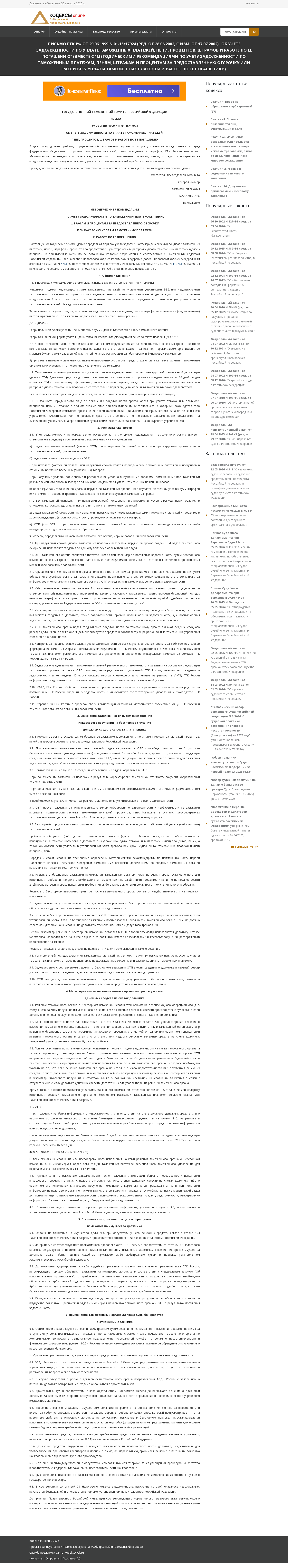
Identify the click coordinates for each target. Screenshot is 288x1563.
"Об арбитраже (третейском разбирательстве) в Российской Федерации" (233, 253)
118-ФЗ (177, 264)
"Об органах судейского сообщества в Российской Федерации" (230, 689)
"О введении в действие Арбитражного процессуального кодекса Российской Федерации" (230, 350)
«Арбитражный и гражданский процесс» (117, 1546)
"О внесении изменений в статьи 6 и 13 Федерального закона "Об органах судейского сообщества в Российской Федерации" (233, 659)
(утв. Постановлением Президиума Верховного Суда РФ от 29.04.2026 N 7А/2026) (233, 728)
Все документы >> (245, 847)
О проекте (169, 31)
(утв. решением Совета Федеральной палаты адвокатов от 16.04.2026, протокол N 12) (230, 823)
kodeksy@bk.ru (74, 1552)
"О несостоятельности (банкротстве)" (231, 226)
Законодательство (106, 31)
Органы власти (141, 31)
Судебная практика (68, 31)
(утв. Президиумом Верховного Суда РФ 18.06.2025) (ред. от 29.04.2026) (233, 789)
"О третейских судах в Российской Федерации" (232, 378)
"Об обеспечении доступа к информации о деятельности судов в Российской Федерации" (231, 282)
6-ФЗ (64, 264)
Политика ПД (71, 1558)
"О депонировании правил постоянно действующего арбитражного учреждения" (231, 515)
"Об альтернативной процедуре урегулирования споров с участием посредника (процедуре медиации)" (232, 404)
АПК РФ (39, 31)
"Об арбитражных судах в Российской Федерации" (232, 434)
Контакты (252, 3)
